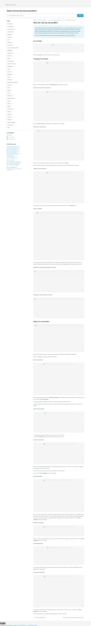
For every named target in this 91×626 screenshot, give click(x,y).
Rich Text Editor (38, 401)
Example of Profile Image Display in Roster (44, 267)
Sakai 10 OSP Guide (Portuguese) (12, 165)
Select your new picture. (39, 127)
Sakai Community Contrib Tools (12, 157)
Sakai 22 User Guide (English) (12, 152)
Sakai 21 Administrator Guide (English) (13, 153)
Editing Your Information (41, 321)
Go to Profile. (37, 41)
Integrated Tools (9, 169)
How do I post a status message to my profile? (74, 617)
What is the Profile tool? (41, 617)
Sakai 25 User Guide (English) (12, 147)
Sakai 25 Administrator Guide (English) (13, 146)
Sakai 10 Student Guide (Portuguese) (13, 163)
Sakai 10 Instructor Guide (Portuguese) (13, 161)
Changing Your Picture (40, 59)
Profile (63, 20)
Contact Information (38, 440)
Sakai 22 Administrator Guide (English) (13, 151)
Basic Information (38, 360)
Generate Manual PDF (11, 139)
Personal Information (39, 572)
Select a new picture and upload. (42, 87)
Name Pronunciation (38, 409)
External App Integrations (11, 156)
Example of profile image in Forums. (43, 295)
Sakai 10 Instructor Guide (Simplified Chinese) (14, 168)
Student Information (38, 522)
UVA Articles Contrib (10, 155)
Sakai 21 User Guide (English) (54, 20)
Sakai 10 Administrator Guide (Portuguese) (14, 162)
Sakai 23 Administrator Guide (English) (13, 148)
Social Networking (38, 543)
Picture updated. (37, 208)
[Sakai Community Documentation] (10, 5)
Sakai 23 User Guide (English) (12, 149)
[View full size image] (58, 48)
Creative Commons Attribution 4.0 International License (25, 625)
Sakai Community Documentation (39, 20)
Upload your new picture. (40, 168)
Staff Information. (38, 476)
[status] (58, 31)
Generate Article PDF (11, 137)
